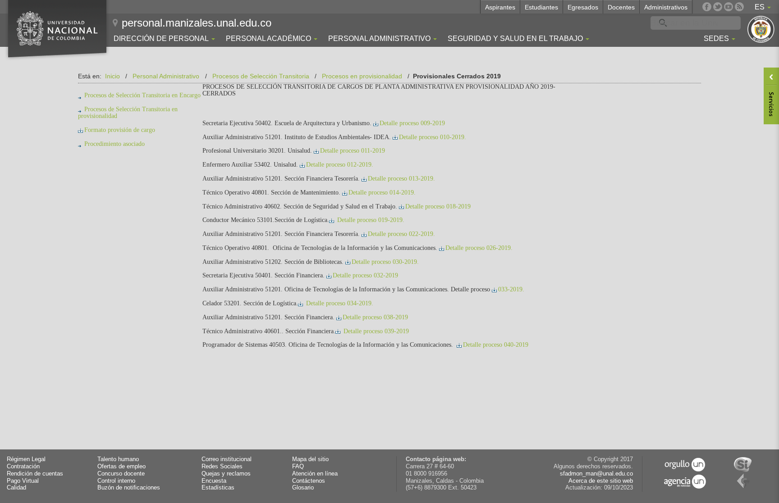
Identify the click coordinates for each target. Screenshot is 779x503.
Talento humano (118, 459)
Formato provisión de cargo (119, 130)
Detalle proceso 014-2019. (382, 192)
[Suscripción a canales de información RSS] (739, 6)
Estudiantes (541, 7)
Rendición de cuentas (35, 474)
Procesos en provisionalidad (362, 76)
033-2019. (511, 289)
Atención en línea (315, 474)
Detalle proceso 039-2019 (375, 331)
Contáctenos (308, 481)
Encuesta (214, 481)
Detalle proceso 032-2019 (365, 275)
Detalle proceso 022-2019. (401, 234)
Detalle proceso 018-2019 (438, 206)
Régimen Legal (26, 459)
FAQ (298, 466)
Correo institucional (227, 459)
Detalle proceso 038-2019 (375, 317)
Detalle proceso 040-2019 (495, 344)
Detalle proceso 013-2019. (401, 178)
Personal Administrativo (166, 76)
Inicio (112, 76)
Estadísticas (218, 488)
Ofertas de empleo (121, 466)
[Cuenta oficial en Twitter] (717, 6)
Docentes (621, 7)
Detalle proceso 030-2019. (385, 261)
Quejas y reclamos (226, 474)
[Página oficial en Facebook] (706, 6)
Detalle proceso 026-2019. (479, 248)
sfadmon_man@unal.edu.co (596, 474)
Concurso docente (121, 474)
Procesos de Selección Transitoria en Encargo (142, 95)
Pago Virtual (23, 481)
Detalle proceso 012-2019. (339, 164)
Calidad (16, 488)
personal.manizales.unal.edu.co (196, 23)
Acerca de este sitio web (600, 481)
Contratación (23, 466)
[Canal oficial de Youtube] (728, 6)
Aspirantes (500, 7)
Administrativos (665, 7)
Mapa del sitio (310, 459)
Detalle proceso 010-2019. (432, 137)
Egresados (583, 7)
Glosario (303, 488)
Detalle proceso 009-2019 (412, 123)
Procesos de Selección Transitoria (260, 76)
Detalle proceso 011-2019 (352, 150)
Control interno (116, 481)
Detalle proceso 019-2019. (369, 220)
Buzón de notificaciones (128, 488)
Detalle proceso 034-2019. (338, 303)
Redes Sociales (222, 466)
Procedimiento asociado (114, 143)
